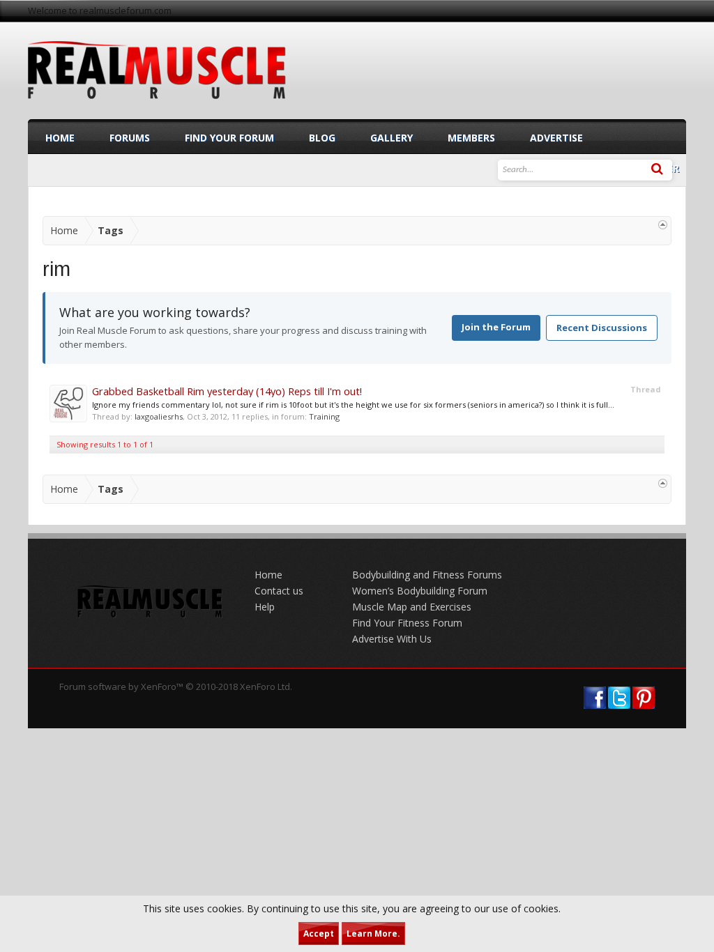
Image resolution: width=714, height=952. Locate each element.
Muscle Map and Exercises (411, 606)
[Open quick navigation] (662, 224)
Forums (129, 137)
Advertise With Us (392, 638)
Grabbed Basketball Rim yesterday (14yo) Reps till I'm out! (227, 391)
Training (324, 416)
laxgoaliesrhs (159, 416)
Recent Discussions (601, 327)
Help (265, 606)
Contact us (279, 590)
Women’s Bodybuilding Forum (419, 590)
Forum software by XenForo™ (175, 686)
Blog (322, 137)
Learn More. (373, 933)
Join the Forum (496, 327)
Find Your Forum (229, 137)
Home (60, 137)
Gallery (391, 137)
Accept (318, 933)
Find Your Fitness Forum (407, 622)
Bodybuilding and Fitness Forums (427, 574)
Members (471, 137)
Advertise (556, 137)
